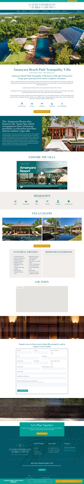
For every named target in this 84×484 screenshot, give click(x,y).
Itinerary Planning (53, 452)
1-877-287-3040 (37, 477)
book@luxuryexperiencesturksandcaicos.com (43, 475)
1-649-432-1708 (55, 477)
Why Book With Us (53, 448)
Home (18, 11)
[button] (2, 38)
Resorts (36, 448)
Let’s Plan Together (69, 447)
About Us (24, 11)
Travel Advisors (55, 11)
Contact (64, 11)
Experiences (45, 11)
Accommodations (33, 11)
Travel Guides (38, 454)
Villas (36, 450)
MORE (78, 11)
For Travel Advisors (54, 450)
